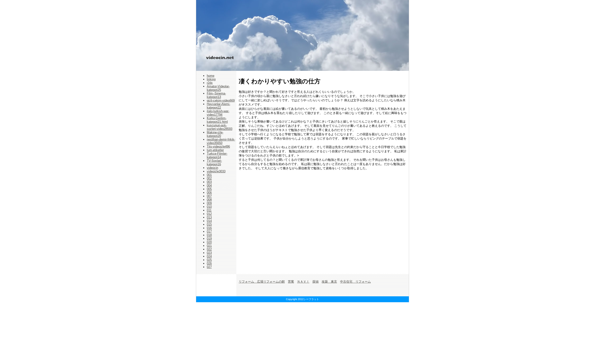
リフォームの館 (274, 281)
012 (209, 214)
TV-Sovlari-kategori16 (214, 162)
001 (209, 175)
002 (209, 178)
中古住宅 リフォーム (355, 281)
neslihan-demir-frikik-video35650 (221, 141)
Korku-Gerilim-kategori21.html (217, 119)
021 (209, 245)
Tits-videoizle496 (218, 146)
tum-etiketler (215, 150)
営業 (291, 281)
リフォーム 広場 (251, 281)
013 (209, 217)
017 (209, 231)
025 (209, 260)
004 (209, 185)
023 (209, 253)
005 (209, 189)
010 (209, 206)
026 (209, 263)
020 (209, 242)
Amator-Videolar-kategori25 (218, 88)
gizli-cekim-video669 (221, 100)
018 (209, 235)
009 (209, 203)
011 (209, 210)
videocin (212, 168)
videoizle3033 (216, 171)
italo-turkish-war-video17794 (218, 112)
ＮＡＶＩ (303, 281)
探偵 (315, 281)
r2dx (210, 83)
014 (209, 221)
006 (209, 192)
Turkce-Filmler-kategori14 (217, 155)
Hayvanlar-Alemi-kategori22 (218, 105)
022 (209, 249)
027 (209, 267)
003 (209, 182)
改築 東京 (329, 281)
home (210, 75)
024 (209, 256)
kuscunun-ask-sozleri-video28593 (219, 127)
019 (209, 238)
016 (209, 228)
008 (209, 199)
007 (209, 196)
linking (211, 79)
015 (209, 224)
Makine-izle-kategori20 (215, 134)
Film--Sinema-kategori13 (216, 95)
